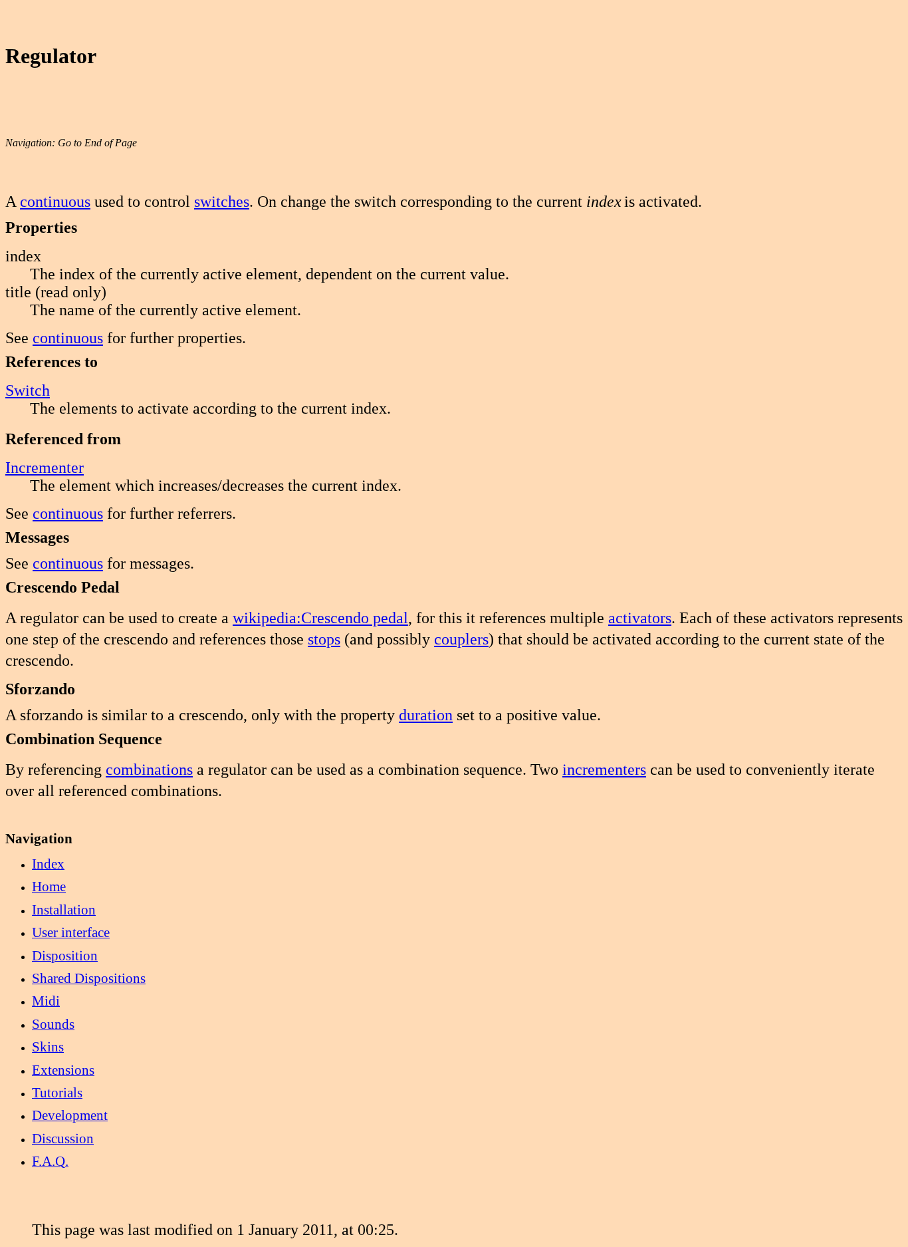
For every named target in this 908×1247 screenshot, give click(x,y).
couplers (461, 639)
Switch (27, 390)
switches (221, 201)
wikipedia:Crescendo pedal (320, 617)
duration (426, 715)
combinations (149, 769)
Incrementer (44, 467)
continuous (55, 201)
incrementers (604, 769)
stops (324, 639)
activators (639, 617)
